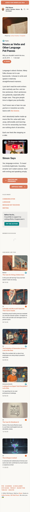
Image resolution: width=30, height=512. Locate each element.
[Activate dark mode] (22, 9)
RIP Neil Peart (15, 495)
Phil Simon (9, 7)
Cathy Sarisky (5, 495)
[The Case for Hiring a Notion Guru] (15, 269)
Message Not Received (11, 205)
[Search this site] (24, 9)
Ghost (20, 493)
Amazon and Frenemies (12, 180)
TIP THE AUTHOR (12, 224)
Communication (8, 199)
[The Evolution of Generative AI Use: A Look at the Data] (15, 345)
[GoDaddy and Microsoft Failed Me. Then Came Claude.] (15, 306)
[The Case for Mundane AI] (15, 418)
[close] (27, 2)
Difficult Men (17, 187)
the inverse (15, 111)
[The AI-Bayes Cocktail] (15, 453)
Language (6, 202)
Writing (5, 208)
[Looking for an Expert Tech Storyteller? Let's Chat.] (15, 382)
